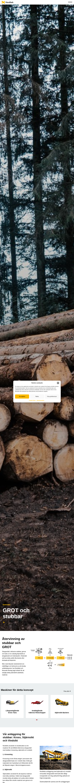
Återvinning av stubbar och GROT (13, 643)
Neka (37, 396)
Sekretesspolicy (40, 400)
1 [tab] (36, 719)
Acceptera (22, 396)
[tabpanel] (12, 706)
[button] (58, 383)
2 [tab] (37, 719)
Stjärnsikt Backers (62, 713)
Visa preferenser (52, 396)
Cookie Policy (32, 400)
